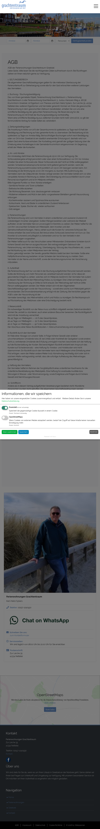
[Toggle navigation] (96, 7)
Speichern (24, 432)
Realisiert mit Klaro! (50, 436)
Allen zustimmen (9, 432)
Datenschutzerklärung (10, 401)
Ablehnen (94, 432)
